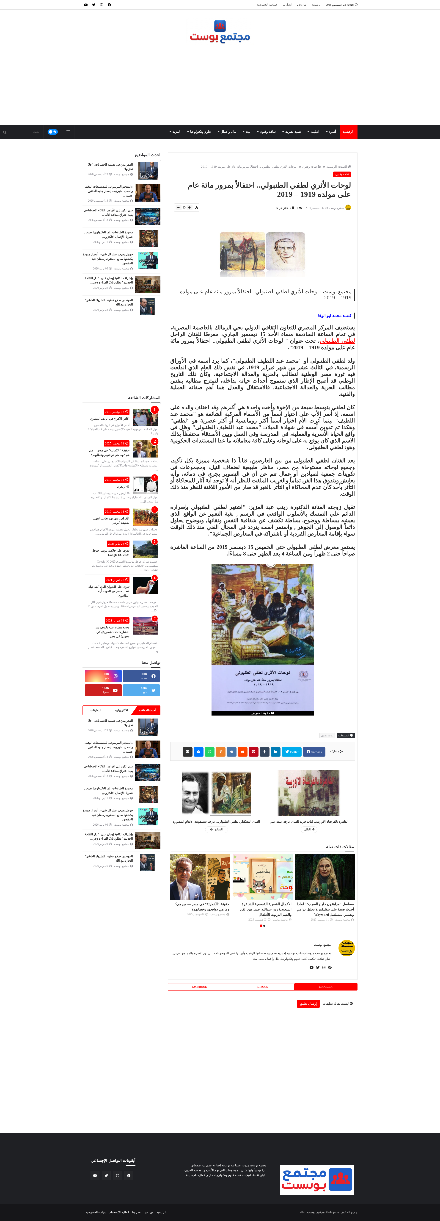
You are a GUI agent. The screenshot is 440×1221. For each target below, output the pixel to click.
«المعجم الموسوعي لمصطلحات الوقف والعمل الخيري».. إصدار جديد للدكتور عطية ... (109, 191)
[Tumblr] (265, 752)
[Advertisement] (220, 86)
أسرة (332, 131)
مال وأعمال (228, 131)
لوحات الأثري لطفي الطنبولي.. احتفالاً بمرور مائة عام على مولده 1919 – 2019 (248, 166)
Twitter (293, 752)
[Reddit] (243, 752)
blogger (326, 986)
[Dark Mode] (53, 132)
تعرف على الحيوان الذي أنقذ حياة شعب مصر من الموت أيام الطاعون (108, 591)
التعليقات (96, 710)
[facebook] (109, 4)
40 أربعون (123, 486)
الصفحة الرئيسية (336, 166)
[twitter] (93, 4)
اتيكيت (315, 131)
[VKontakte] (231, 752)
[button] (264, 926)
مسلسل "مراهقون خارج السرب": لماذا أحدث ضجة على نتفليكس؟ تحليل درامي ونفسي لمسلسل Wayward (325, 909)
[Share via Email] (187, 752)
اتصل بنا (287, 4)
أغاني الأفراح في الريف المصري (109, 418)
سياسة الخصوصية (267, 4)
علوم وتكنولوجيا (200, 131)
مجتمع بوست (323, 944)
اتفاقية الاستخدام (119, 1212)
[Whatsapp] (209, 752)
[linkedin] (275, 752)
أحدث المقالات (147, 710)
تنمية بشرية (293, 131)
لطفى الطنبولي (337, 341)
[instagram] (101, 4)
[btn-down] (179, 207)
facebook (316, 752)
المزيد (177, 131)
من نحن (301, 4)
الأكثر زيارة (121, 710)
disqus (262, 986)
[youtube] (85, 4)
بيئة (248, 131)
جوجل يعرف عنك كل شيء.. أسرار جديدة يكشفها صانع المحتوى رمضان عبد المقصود (108, 259)
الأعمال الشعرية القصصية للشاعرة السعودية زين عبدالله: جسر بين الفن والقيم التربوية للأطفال (266, 909)
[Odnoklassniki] (221, 752)
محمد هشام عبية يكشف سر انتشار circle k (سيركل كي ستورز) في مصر (112, 632)
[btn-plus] (189, 207)
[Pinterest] (253, 752)
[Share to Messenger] (199, 752)
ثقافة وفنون (268, 131)
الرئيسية (316, 4)
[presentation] (352, 891)
